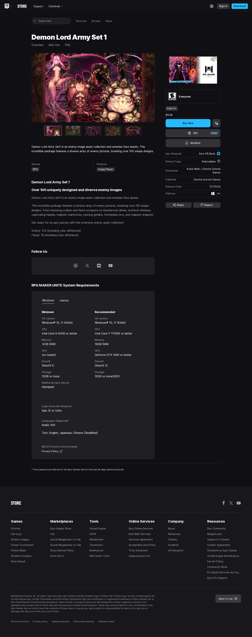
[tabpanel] (93, 351)
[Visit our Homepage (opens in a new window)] (75, 266)
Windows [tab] (48, 300)
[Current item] (53, 131)
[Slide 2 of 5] (73, 131)
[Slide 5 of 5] (133, 131)
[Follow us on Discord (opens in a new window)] (99, 266)
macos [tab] (64, 300)
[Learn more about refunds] (218, 161)
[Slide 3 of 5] (93, 131)
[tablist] (93, 300)
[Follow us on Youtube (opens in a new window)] (110, 266)
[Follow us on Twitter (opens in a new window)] (87, 266)
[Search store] (35, 20)
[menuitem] (81, 20)
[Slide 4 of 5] (113, 131)
